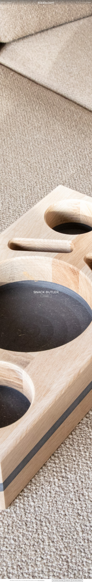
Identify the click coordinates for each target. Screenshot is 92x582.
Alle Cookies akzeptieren (77, 580)
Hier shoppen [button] (46, 295)
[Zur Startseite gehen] (46, 2)
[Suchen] (81, 2)
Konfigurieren (68, 580)
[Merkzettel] (83, 2)
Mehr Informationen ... (41, 580)
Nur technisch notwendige (58, 580)
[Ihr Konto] (85, 2)
